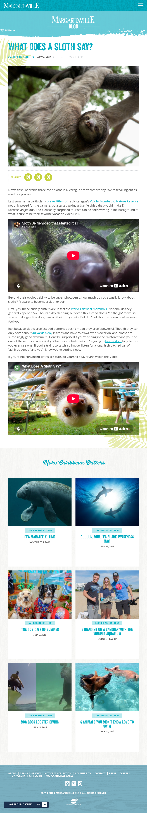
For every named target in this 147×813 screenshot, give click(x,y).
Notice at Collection (57, 773)
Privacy (36, 773)
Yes (38, 804)
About (12, 773)
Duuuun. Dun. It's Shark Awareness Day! (107, 539)
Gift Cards (35, 776)
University (18, 776)
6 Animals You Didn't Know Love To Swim (107, 724)
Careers (125, 773)
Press (112, 773)
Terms (24, 773)
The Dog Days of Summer (40, 630)
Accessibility (83, 773)
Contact (100, 773)
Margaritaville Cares (59, 776)
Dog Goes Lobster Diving (40, 722)
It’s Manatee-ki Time (39, 537)
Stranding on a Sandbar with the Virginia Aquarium (107, 632)
